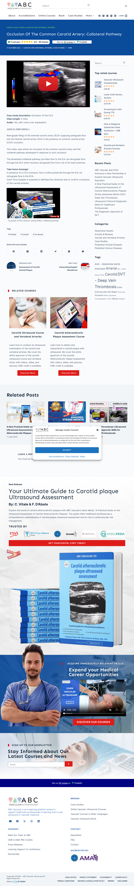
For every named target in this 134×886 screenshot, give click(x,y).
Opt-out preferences (56, 456)
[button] (97, 430)
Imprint (82, 456)
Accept (67, 450)
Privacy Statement (72, 456)
